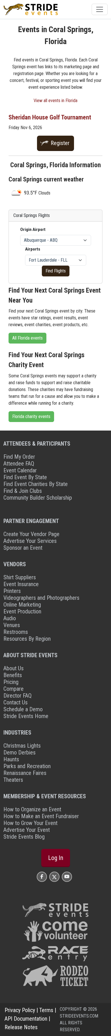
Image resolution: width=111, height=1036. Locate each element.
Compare (13, 688)
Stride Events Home (25, 716)
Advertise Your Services (30, 540)
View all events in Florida (55, 100)
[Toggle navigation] (100, 9)
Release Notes (21, 1027)
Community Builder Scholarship (37, 497)
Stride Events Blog (24, 836)
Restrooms (15, 631)
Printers (12, 591)
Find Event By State (25, 477)
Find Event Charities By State (35, 484)
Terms (46, 1010)
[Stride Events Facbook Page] (42, 876)
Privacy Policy (20, 1010)
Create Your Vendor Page (31, 534)
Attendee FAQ (18, 463)
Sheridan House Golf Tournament (50, 117)
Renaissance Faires (24, 773)
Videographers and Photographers (41, 597)
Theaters (13, 779)
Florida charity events (31, 416)
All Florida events (27, 338)
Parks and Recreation (27, 766)
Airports (32, 249)
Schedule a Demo (23, 709)
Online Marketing (22, 604)
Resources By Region (27, 638)
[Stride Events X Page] (54, 876)
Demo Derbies (19, 752)
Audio (9, 618)
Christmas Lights (22, 745)
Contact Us (15, 702)
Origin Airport (33, 229)
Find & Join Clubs (22, 490)
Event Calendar (20, 470)
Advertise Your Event (26, 829)
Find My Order (19, 456)
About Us (13, 668)
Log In (55, 857)
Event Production (22, 611)
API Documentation (26, 1018)
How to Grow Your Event (30, 823)
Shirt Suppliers (19, 577)
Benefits (12, 675)
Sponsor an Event (22, 547)
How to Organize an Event (32, 809)
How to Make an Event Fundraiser (41, 816)
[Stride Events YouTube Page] (67, 876)
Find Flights (56, 271)
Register (60, 143)
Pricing (10, 682)
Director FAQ (17, 695)
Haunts (11, 759)
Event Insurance (21, 584)
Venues (11, 625)
